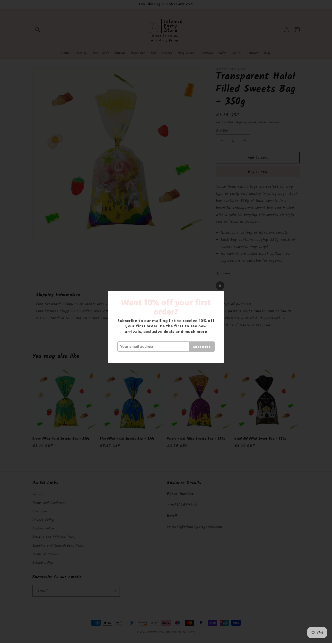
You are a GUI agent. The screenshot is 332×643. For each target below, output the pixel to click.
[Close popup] (220, 285)
